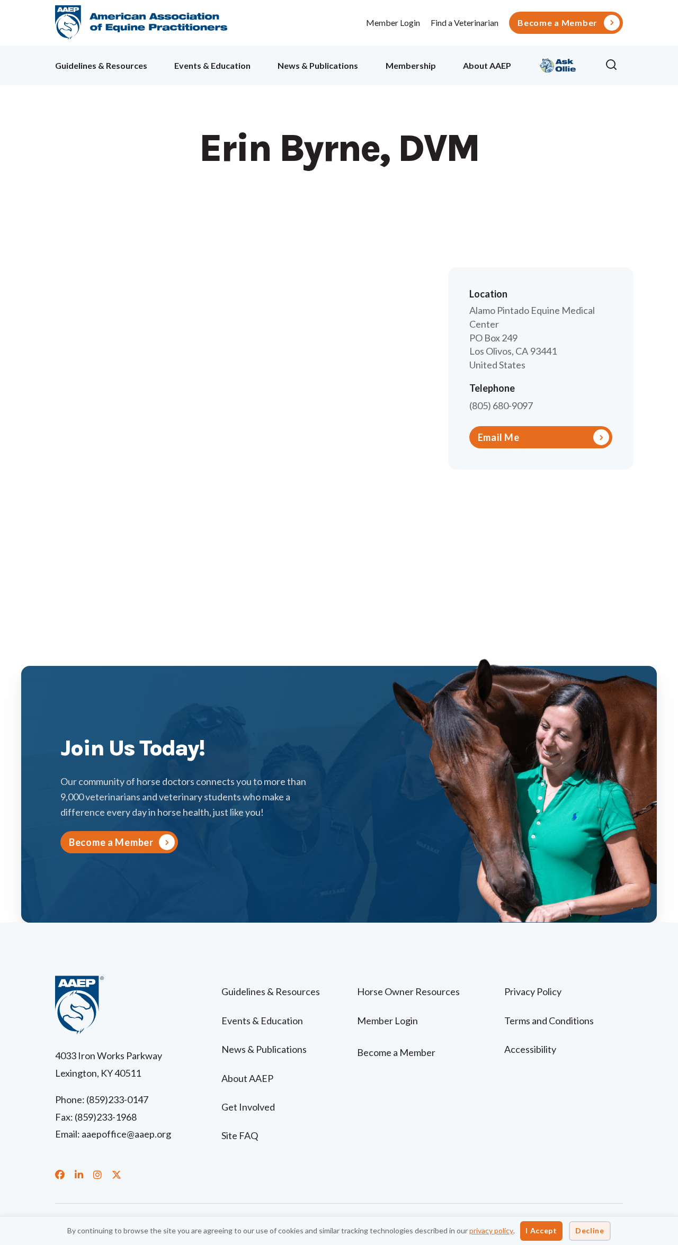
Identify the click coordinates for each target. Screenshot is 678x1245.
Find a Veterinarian (464, 22)
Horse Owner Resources (408, 991)
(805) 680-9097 (501, 405)
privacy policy (491, 1230)
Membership (411, 65)
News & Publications (318, 65)
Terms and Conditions (549, 1020)
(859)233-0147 (117, 1099)
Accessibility (530, 1049)
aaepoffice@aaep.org (126, 1134)
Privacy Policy (532, 991)
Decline (589, 1230)
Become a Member (557, 23)
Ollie (558, 64)
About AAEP (487, 65)
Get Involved (248, 1107)
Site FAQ (239, 1135)
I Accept (541, 1230)
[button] (614, 65)
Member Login (393, 22)
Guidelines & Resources (101, 65)
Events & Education (212, 65)
